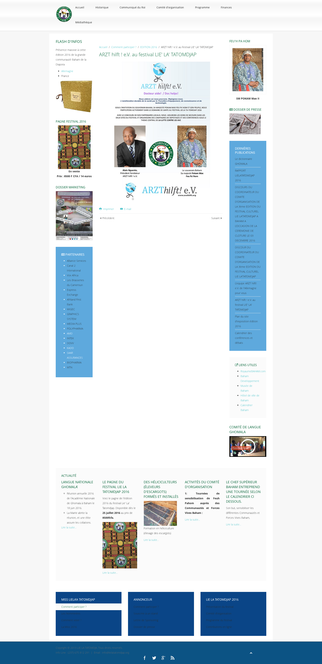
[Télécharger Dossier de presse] (245, 123)
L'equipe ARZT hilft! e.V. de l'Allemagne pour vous (246, 288)
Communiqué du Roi (132, 7)
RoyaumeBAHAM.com (253, 371)
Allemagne (67, 71)
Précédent (108, 218)
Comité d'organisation (170, 7)
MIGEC (71, 309)
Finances (226, 7)
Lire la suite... (68, 527)
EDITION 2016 (148, 47)
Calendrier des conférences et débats (244, 337)
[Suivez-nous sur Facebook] (145, 657)
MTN (69, 367)
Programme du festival (219, 620)
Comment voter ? (71, 620)
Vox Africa (72, 275)
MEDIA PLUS (74, 323)
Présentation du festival (219, 606)
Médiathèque (83, 22)
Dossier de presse (144, 627)
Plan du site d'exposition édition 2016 (246, 321)
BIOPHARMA (74, 362)
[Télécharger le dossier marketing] (74, 215)
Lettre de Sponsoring (146, 620)
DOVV (70, 343)
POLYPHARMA (75, 328)
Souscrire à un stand (146, 613)
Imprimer (108, 209)
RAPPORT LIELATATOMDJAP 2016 (245, 175)
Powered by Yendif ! (241, 448)
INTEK (70, 338)
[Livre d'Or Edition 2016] (74, 96)
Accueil (79, 7)
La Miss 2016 (69, 627)
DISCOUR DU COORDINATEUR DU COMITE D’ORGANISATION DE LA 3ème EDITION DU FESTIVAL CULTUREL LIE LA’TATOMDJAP (248, 262)
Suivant (215, 218)
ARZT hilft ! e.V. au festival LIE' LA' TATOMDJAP (245, 304)
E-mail (127, 209)
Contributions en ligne (219, 627)
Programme (202, 7)
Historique (101, 7)
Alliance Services (76, 261)
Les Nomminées (70, 613)
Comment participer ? (123, 47)
